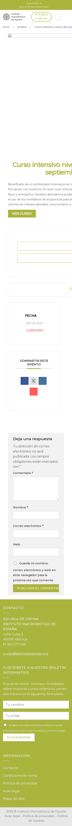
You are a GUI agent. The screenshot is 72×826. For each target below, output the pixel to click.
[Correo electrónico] (34, 392)
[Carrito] (58, 17)
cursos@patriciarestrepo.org (25, 653)
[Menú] (66, 17)
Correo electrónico (28, 526)
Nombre (20, 507)
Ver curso (22, 214)
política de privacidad (36, 725)
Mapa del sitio (14, 799)
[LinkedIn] (43, 381)
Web (16, 544)
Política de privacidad (20, 783)
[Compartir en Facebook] (25, 381)
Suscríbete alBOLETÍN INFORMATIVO (34, 5)
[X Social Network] (34, 381)
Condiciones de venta (20, 775)
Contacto (10, 768)
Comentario (23, 473)
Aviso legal (11, 791)
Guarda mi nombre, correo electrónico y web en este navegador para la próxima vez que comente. (34, 572)
